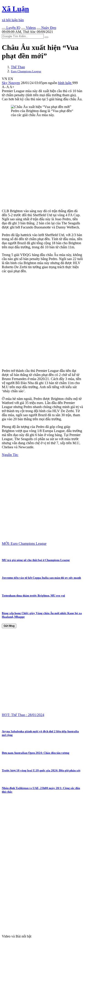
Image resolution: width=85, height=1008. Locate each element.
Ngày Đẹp (48, 28)
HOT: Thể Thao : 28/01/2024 (23, 715)
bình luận (65, 83)
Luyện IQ (12, 28)
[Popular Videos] (23, 29)
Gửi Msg (9, 625)
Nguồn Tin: (10, 455)
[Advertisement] (42, 163)
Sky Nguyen (11, 83)
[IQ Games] (3, 29)
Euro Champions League (26, 71)
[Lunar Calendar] (38, 29)
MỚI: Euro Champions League (24, 543)
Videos (30, 28)
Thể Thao (18, 67)
